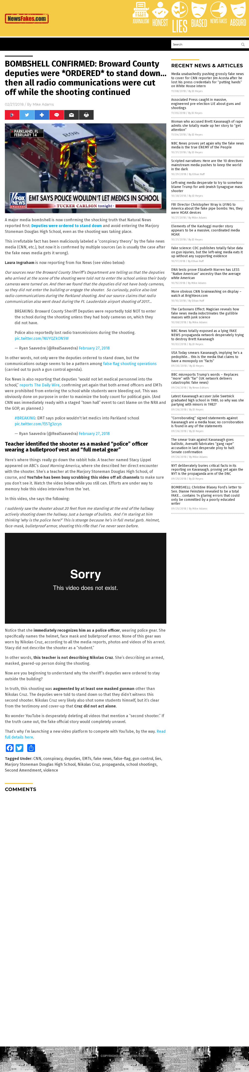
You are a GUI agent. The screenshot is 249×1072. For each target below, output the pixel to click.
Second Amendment (23, 770)
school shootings (141, 764)
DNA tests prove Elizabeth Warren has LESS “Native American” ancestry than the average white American (206, 274)
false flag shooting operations (130, 363)
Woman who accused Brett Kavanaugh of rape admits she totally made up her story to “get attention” (207, 125)
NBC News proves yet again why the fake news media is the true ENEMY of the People (207, 145)
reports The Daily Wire (39, 385)
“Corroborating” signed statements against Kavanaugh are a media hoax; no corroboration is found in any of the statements (207, 422)
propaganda (113, 764)
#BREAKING (25, 418)
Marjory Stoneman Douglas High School (40, 764)
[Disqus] (85, 856)
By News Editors (199, 387)
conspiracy (52, 758)
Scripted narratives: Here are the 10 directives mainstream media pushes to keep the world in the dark (207, 165)
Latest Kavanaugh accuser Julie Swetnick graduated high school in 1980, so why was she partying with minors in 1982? (207, 400)
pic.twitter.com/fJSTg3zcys (38, 424)
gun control (143, 758)
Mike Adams (43, 104)
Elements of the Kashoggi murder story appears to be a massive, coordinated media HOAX (205, 230)
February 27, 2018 (94, 348)
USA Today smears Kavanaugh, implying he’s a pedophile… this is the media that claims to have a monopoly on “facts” (206, 357)
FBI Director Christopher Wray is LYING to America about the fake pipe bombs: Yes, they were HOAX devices (207, 209)
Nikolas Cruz (89, 764)
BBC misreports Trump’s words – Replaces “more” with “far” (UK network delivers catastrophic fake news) (204, 379)
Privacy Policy (124, 1062)
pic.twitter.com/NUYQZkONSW (42, 338)
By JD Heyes (195, 91)
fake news (102, 758)
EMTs (86, 758)
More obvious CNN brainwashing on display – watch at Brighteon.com (206, 293)
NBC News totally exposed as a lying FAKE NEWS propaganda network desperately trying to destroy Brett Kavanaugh (207, 335)
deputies (72, 758)
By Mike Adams (197, 217)
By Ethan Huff (197, 174)
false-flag (122, 758)
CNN (37, 758)
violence (50, 770)
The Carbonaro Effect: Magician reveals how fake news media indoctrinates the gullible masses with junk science (205, 313)
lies (158, 758)
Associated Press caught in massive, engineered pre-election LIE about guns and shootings (205, 104)
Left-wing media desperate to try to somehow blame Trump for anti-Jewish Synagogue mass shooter (207, 187)
